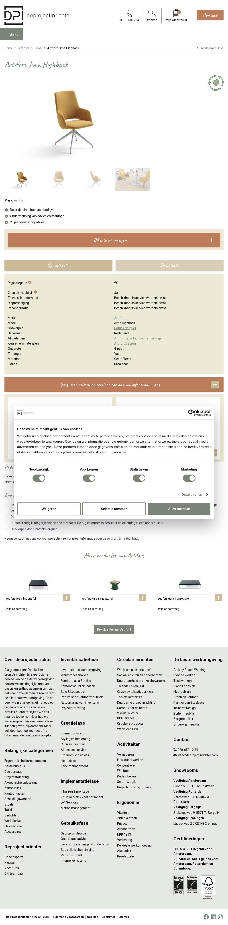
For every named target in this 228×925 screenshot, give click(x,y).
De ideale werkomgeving (134, 845)
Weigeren (49, 509)
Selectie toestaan (114, 509)
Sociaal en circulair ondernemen (139, 675)
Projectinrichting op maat (135, 787)
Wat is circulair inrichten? (134, 670)
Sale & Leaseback (73, 691)
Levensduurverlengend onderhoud (85, 844)
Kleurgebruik (182, 691)
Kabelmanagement (74, 766)
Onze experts (13, 857)
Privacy (122, 823)
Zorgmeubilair (183, 719)
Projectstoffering (16, 777)
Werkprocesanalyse (74, 675)
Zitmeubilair (12, 788)
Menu (14, 35)
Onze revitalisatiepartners (135, 691)
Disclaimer (108, 917)
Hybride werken (184, 675)
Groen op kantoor (185, 697)
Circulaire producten (131, 723)
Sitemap (123, 917)
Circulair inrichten (73, 744)
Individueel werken (130, 760)
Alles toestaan (179, 509)
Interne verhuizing (73, 860)
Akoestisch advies (73, 750)
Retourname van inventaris (80, 702)
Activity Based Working (189, 670)
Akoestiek (124, 851)
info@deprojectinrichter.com (197, 755)
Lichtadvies (69, 761)
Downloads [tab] (169, 265)
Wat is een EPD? (128, 729)
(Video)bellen (126, 776)
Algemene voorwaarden (68, 917)
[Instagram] (220, 917)
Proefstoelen (126, 856)
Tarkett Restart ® (129, 697)
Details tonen (191, 494)
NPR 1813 (124, 834)
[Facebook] (206, 917)
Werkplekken (13, 820)
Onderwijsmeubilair (187, 724)
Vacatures (11, 868)
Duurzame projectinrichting (136, 702)
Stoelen (9, 804)
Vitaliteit (123, 812)
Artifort (23, 48)
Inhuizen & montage (75, 791)
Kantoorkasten (14, 793)
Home (8, 48)
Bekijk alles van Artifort (114, 629)
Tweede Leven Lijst (130, 686)
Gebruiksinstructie (73, 833)
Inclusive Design (184, 708)
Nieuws (9, 862)
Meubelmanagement (76, 808)
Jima (38, 48)
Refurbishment (71, 855)
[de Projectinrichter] (37, 15)
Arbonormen (126, 829)
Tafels (8, 810)
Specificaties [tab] (58, 265)
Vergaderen (125, 754)
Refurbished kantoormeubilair (82, 697)
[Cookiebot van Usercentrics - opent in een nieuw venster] (191, 412)
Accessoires (13, 831)
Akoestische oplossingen (21, 782)
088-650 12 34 (187, 750)
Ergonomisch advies (75, 755)
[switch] (89, 478)
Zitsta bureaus (14, 766)
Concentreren (126, 765)
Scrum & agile (126, 781)
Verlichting (11, 815)
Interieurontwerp (72, 733)
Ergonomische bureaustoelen (25, 761)
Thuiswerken (182, 680)
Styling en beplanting (75, 739)
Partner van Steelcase (189, 702)
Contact (210, 15)
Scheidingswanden (17, 799)
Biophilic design (184, 686)
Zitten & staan (127, 818)
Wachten (123, 771)
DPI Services (69, 802)
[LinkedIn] (213, 917)
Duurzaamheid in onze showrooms (141, 680)
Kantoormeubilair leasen (78, 686)
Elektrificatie (13, 826)
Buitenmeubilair (184, 713)
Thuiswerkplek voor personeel (82, 797)
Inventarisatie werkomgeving (81, 670)
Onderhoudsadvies (74, 839)
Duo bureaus (13, 771)
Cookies (92, 917)
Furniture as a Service (76, 680)
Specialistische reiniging (77, 849)
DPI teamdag (13, 873)
